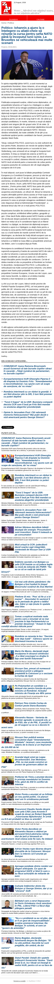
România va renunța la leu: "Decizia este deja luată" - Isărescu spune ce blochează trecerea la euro (33, 639)
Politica (11, 23)
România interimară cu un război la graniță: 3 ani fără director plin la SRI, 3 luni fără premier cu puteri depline (28, 394)
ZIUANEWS (13, 20)
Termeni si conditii (19, 981)
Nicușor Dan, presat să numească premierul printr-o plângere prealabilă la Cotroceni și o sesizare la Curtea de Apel (33, 672)
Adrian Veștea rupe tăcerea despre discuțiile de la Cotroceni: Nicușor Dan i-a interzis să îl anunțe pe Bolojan (33, 853)
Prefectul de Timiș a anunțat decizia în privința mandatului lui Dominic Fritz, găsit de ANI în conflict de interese (33, 781)
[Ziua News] (6, 7)
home (3, 23)
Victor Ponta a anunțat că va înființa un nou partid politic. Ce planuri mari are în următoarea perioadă (33, 797)
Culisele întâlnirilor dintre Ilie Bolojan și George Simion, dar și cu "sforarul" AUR (33, 888)
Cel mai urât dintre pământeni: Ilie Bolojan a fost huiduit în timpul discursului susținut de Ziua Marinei (34, 584)
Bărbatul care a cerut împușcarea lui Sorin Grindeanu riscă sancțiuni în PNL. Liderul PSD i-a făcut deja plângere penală (33, 905)
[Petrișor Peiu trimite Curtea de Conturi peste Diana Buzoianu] (7, 705)
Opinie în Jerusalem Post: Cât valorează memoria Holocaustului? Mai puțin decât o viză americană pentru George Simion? (26, 415)
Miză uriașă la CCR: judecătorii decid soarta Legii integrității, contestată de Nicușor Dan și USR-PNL (33, 548)
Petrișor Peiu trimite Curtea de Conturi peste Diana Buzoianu (31, 704)
